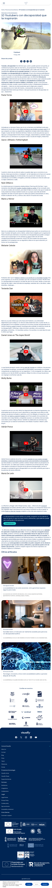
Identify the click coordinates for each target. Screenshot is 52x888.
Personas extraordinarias (11, 10)
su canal (28, 237)
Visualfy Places (5, 776)
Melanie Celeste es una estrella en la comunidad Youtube (31, 278)
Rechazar (45, 884)
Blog (2, 755)
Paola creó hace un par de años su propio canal (33, 129)
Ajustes (36, 884)
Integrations (4, 788)
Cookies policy (5, 803)
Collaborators (5, 791)
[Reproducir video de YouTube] (26, 111)
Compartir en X (9, 523)
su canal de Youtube (28, 368)
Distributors (4, 785)
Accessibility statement (7, 809)
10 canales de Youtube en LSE (31, 75)
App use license (5, 806)
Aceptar (29, 884)
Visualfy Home (5, 773)
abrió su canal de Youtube (17, 416)
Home (2, 10)
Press (2, 758)
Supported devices (6, 779)
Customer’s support (6, 815)
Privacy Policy (5, 800)
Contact (3, 752)
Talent (3, 761)
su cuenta (12, 326)
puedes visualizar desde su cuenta (26, 188)
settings (17, 885)
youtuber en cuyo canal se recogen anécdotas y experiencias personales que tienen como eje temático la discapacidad (24, 460)
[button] (21, 61)
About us (3, 749)
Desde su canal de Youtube (13, 511)
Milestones (4, 764)
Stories (3, 767)
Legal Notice (4, 797)
